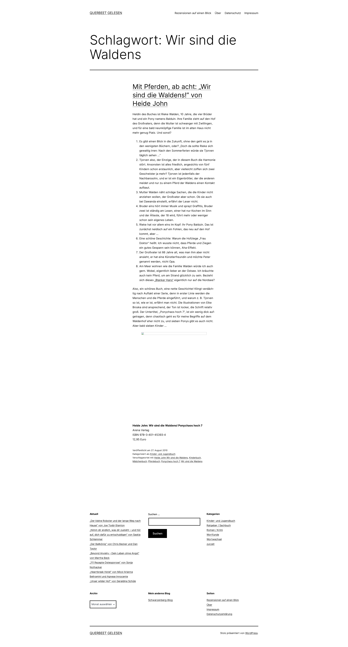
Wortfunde (213, 534)
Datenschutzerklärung (219, 614)
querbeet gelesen (106, 13)
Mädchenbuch (140, 461)
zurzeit (211, 544)
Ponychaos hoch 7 (170, 461)
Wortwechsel (214, 539)
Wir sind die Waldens (191, 461)
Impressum (251, 13)
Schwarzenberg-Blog (160, 600)
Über (218, 13)
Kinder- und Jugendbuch (162, 454)
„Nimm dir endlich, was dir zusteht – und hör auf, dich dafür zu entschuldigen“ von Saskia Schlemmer (115, 535)
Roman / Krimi (215, 530)
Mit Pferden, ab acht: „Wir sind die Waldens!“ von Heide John (172, 95)
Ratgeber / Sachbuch (219, 525)
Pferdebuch (154, 461)
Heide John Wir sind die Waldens (171, 457)
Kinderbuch (195, 457)
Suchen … (154, 514)
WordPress (251, 633)
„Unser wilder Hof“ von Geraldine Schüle (113, 581)
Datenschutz (233, 13)
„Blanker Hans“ (163, 280)
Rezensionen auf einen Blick (193, 13)
